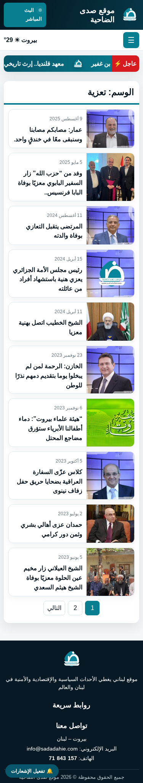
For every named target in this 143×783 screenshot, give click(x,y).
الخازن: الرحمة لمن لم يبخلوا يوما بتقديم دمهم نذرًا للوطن (48, 375)
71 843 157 (63, 758)
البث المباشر (33, 14)
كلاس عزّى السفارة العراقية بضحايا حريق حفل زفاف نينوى (49, 481)
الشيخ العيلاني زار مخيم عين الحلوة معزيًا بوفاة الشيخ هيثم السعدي (53, 577)
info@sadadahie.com (52, 749)
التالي (54, 608)
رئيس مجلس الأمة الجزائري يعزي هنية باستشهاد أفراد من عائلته (47, 279)
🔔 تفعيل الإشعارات (32, 771)
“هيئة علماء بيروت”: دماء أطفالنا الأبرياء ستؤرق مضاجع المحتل (50, 428)
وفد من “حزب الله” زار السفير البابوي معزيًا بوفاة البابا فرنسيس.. (50, 183)
